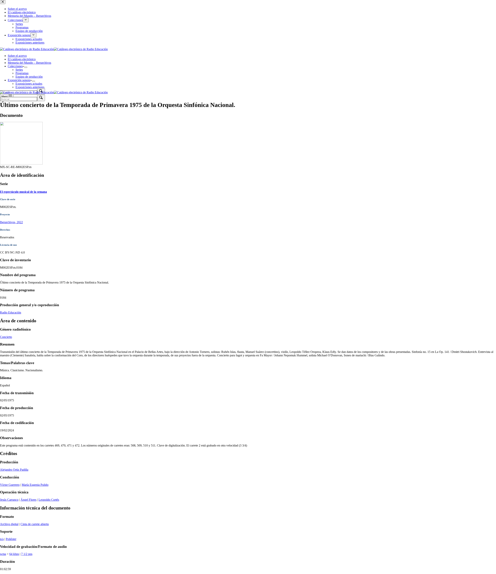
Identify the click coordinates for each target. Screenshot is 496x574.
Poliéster (11, 539)
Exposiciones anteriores (30, 87)
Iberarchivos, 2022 (11, 222)
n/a (2, 539)
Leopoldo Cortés (49, 499)
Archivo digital (9, 524)
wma (3, 554)
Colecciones (15, 66)
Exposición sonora (19, 80)
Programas (22, 73)
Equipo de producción (29, 76)
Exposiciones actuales (29, 83)
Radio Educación (10, 312)
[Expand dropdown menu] (25, 67)
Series (19, 69)
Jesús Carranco (9, 499)
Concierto (6, 337)
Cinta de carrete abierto (35, 524)
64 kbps (14, 554)
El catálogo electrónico (22, 59)
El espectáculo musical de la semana (23, 191)
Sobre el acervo (17, 55)
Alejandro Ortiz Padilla (14, 469)
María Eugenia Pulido (35, 484)
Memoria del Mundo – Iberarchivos (29, 62)
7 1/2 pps (26, 554)
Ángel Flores (28, 499)
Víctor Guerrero (10, 484)
